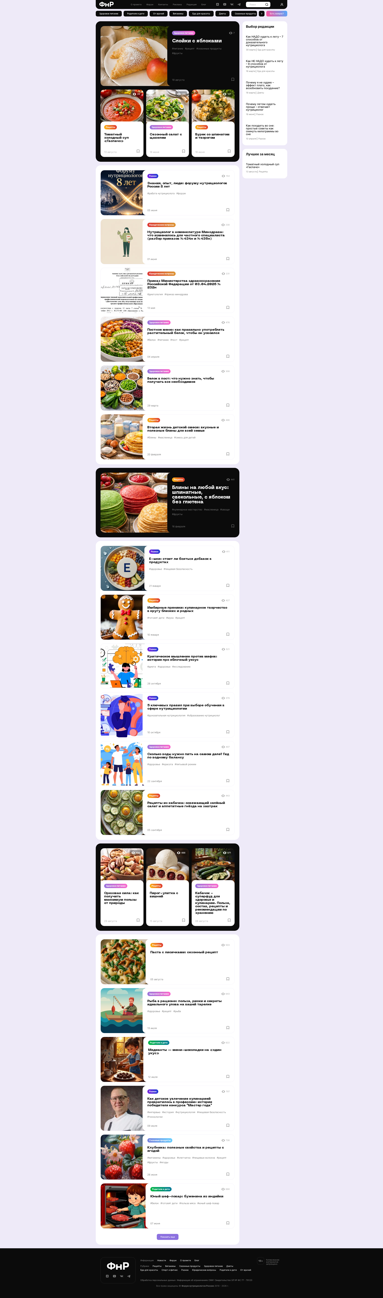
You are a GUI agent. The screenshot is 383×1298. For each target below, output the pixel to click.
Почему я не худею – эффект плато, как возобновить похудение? (263, 85)
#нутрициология (185, 1112)
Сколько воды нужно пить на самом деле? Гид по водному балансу (188, 756)
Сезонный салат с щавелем (166, 136)
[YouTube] (225, 5)
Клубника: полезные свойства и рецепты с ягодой (185, 1149)
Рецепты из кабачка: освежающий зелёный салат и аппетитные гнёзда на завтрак (186, 805)
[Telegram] (239, 5)
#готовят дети (155, 617)
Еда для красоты (201, 13)
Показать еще (167, 1237)
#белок (151, 339)
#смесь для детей (185, 437)
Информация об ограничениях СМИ (195, 1280)
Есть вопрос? (277, 13)
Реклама (177, 4)
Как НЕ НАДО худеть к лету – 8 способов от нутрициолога (264, 64)
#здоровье (155, 568)
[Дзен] (217, 5)
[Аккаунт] (282, 4)
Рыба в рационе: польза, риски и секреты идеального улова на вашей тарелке (184, 1003)
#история (168, 1112)
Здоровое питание (108, 13)
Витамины (178, 13)
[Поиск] (267, 4)
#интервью (153, 1112)
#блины (151, 437)
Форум (149, 4)
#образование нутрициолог (203, 715)
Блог (203, 4)
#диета (151, 666)
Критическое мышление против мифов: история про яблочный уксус (182, 658)
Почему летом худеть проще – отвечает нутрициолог (261, 107)
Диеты (222, 13)
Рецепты (110, 127)
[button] (262, 13)
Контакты (163, 4)
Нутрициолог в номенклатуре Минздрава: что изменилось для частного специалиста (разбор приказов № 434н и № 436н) (186, 235)
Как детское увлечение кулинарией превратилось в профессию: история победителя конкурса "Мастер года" (179, 1102)
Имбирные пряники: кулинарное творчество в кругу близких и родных (187, 609)
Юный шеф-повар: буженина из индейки (186, 1196)
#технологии (155, 1116)
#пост (173, 339)
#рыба (177, 1011)
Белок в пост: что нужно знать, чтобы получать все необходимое (180, 380)
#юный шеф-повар (208, 1203)
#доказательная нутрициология (166, 715)
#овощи (225, 509)
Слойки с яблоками (197, 41)
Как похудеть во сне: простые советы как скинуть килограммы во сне (262, 130)
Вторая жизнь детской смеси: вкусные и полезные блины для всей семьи (183, 429)
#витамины (154, 1157)
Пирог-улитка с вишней (164, 895)
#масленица (165, 437)
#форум (181, 193)
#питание (177, 48)
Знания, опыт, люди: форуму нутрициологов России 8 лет (187, 185)
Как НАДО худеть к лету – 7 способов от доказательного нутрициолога (264, 41)
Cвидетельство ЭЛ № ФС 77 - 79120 (233, 1280)
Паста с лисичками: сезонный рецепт (184, 952)
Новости (161, 1260)
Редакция (192, 4)
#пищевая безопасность (178, 568)
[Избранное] (233, 79)
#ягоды (164, 1162)
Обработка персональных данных (158, 1280)
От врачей (158, 13)
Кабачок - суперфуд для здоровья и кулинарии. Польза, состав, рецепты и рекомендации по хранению (212, 903)
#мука (170, 617)
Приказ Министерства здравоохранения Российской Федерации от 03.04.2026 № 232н (184, 284)
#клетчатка (183, 1157)
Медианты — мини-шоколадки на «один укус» (184, 1051)
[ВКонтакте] (232, 5)
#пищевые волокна (203, 1157)
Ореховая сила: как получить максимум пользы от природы (121, 898)
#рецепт (190, 48)
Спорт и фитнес (170, 1270)
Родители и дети (135, 13)
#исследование (181, 666)
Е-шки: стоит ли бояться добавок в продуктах (180, 560)
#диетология (155, 294)
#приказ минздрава (176, 294)
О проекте (136, 4)
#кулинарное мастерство (187, 509)
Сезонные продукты (245, 13)
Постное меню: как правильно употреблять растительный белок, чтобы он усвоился (185, 331)
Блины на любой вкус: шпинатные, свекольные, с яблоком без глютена (201, 494)
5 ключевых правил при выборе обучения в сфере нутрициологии (185, 707)
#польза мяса (187, 1203)
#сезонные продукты (209, 48)
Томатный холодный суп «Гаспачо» (116, 138)
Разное (152, 176)
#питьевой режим (185, 764)
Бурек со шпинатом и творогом (212, 136)
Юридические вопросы (161, 224)
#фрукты (177, 53)
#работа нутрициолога (161, 193)
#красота (167, 764)
